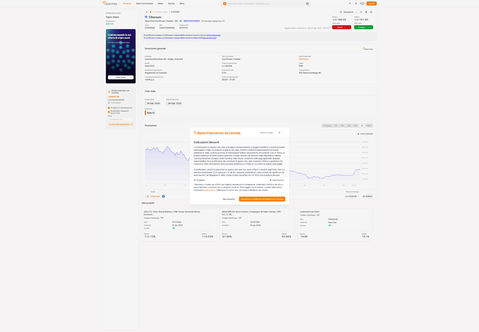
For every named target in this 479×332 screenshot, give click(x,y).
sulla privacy (209, 190)
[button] (276, 180)
